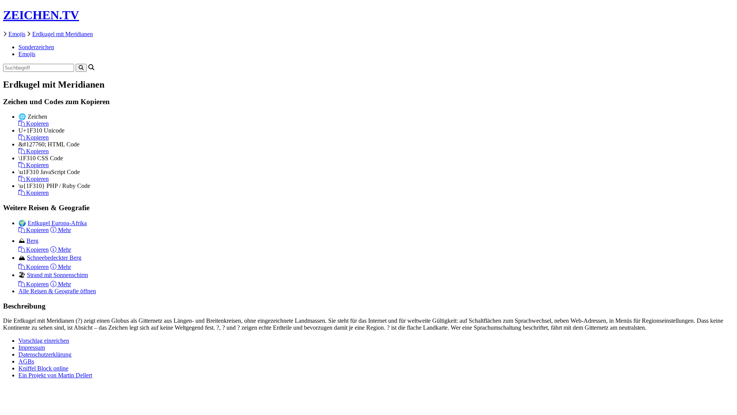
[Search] (81, 68)
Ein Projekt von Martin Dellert (55, 375)
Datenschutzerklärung (44, 354)
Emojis (16, 34)
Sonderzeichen (36, 47)
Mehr (63, 230)
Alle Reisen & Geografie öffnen (57, 291)
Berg (32, 240)
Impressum (31, 347)
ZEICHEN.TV (41, 15)
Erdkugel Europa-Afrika (57, 223)
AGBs (26, 361)
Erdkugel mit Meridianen (62, 34)
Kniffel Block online (43, 368)
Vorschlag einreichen (43, 340)
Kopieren (37, 123)
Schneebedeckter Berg (54, 257)
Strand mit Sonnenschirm (57, 275)
